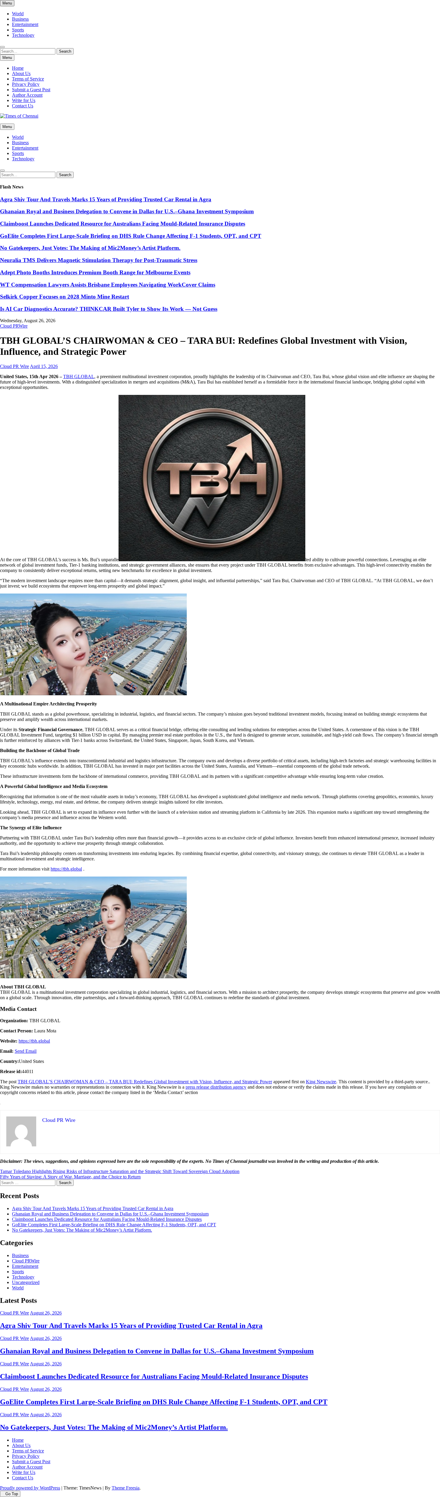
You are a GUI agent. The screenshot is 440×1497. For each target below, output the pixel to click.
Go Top (11, 1494)
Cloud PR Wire (14, 366)
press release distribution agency (216, 1087)
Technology (23, 35)
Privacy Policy (26, 84)
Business (20, 19)
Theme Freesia (125, 1487)
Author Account (27, 95)
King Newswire (321, 1081)
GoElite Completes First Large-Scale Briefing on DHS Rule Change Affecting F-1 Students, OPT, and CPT (130, 236)
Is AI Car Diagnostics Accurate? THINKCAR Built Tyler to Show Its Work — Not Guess (108, 309)
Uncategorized (26, 1282)
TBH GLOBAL (78, 376)
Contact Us (22, 105)
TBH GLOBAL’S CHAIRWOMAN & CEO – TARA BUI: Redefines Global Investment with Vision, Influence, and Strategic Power (145, 1081)
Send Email (26, 1051)
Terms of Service (28, 78)
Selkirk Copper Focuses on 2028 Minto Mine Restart (64, 296)
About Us (21, 73)
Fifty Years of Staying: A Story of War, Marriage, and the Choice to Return (70, 1176)
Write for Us (23, 100)
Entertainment (25, 24)
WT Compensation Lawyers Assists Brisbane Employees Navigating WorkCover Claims (107, 285)
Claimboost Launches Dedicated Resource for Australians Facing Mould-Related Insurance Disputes (122, 223)
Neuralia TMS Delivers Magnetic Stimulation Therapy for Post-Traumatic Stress (98, 260)
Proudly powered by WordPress (30, 1487)
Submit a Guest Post (31, 89)
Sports (18, 29)
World (18, 13)
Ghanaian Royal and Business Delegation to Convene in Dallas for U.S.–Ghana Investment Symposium (127, 211)
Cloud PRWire (14, 325)
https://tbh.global (66, 868)
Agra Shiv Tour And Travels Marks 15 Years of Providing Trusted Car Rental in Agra (105, 199)
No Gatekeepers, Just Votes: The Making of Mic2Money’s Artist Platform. (90, 248)
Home (18, 68)
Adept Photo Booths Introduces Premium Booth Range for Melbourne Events (95, 272)
